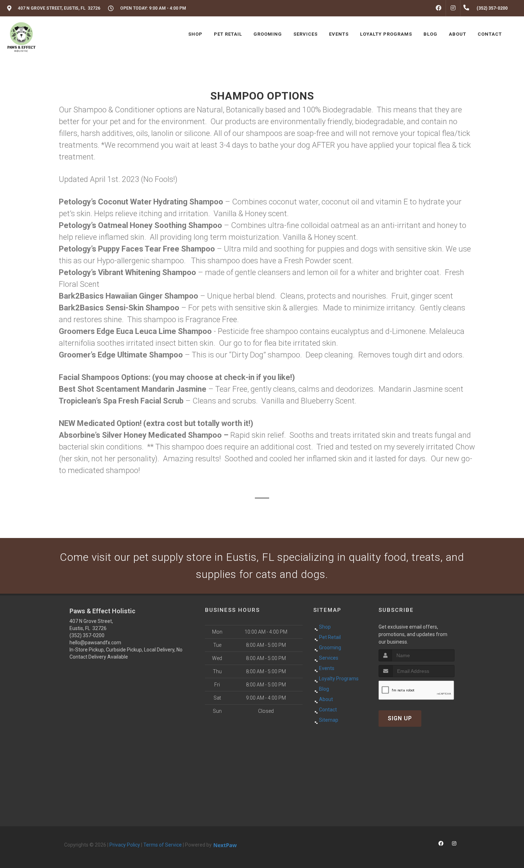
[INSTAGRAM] (453, 8)
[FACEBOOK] (438, 8)
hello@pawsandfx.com (95, 642)
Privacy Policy (124, 845)
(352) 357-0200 (87, 635)
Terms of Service (162, 845)
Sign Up (400, 718)
